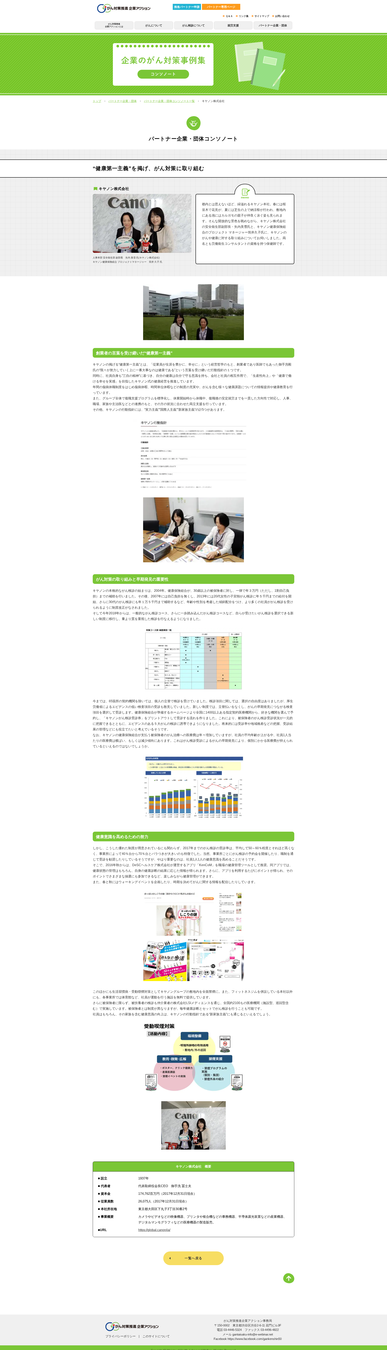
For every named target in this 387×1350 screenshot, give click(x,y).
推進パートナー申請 (187, 6)
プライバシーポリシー (120, 1336)
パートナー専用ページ (221, 6)
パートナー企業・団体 (273, 25)
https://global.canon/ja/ (154, 1230)
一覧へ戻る (193, 1258)
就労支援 (233, 25)
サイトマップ (262, 16)
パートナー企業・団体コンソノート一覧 (169, 101)
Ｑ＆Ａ (229, 16)
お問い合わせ (282, 16)
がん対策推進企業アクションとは (114, 25)
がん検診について (193, 25)
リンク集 (244, 16)
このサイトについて (156, 1336)
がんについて (153, 25)
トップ (97, 101)
